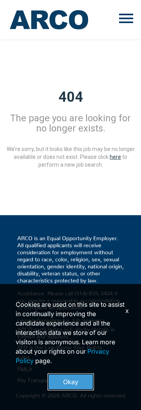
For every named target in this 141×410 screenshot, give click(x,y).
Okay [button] (70, 382)
